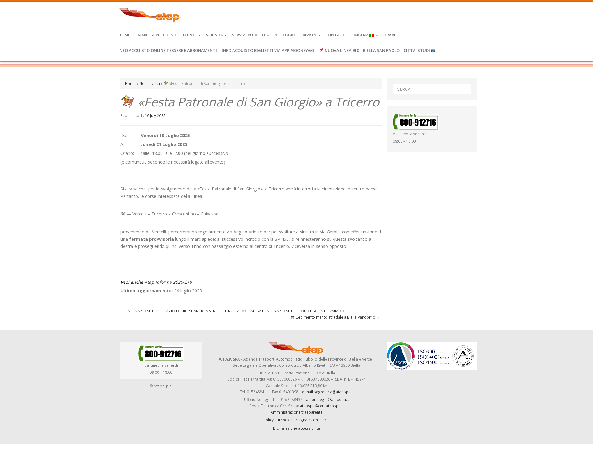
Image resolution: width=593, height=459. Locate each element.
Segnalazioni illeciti (313, 419)
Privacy (309, 35)
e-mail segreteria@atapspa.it (328, 391)
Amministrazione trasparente (296, 412)
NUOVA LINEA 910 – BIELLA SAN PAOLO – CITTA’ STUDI (377, 50)
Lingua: (360, 35)
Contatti (336, 35)
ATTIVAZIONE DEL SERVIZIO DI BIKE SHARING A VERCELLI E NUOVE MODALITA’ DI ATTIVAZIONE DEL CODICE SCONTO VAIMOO (233, 310)
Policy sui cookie (277, 419)
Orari (389, 35)
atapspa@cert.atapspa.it (322, 405)
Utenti (189, 35)
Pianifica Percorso (155, 35)
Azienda (214, 35)
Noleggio (284, 35)
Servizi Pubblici (249, 35)
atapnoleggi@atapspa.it (327, 399)
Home (124, 35)
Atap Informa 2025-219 (168, 282)
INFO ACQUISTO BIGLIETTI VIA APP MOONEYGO (268, 50)
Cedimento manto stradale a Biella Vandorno (337, 317)
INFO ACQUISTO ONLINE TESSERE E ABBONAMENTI (167, 50)
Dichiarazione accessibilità (296, 428)
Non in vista (149, 83)
